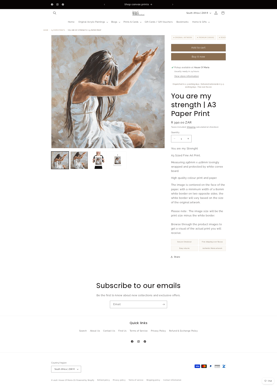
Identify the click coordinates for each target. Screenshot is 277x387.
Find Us (122, 331)
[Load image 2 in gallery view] (79, 160)
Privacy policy (119, 380)
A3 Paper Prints (58, 30)
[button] (54, 13)
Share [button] (177, 257)
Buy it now (198, 56)
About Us (95, 331)
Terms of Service (139, 331)
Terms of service (136, 380)
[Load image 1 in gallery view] (60, 160)
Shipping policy (153, 380)
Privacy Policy (158, 331)
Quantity (175, 132)
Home (45, 30)
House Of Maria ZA (67, 380)
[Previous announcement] (104, 4)
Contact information (172, 380)
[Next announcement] (173, 4)
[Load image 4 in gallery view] (117, 160)
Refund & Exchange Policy (183, 331)
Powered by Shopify (85, 380)
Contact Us (109, 331)
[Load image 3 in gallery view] (98, 160)
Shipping (191, 127)
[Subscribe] (163, 304)
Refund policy (103, 380)
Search (83, 331)
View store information (186, 76)
